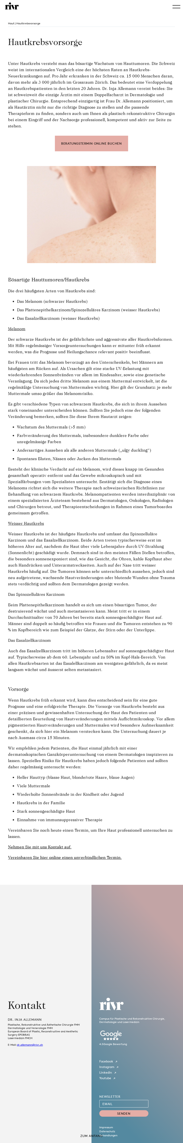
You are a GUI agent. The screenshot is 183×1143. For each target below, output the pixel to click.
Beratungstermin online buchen (91, 143)
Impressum (106, 1127)
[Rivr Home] (12, 6)
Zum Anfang (91, 1136)
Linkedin (105, 1072)
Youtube (105, 1078)
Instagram (106, 1067)
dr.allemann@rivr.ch (30, 1044)
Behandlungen (108, 1135)
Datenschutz (107, 1131)
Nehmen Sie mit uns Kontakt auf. (39, 846)
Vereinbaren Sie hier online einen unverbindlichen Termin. (65, 857)
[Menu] (176, 6)
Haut (11, 23)
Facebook (106, 1061)
